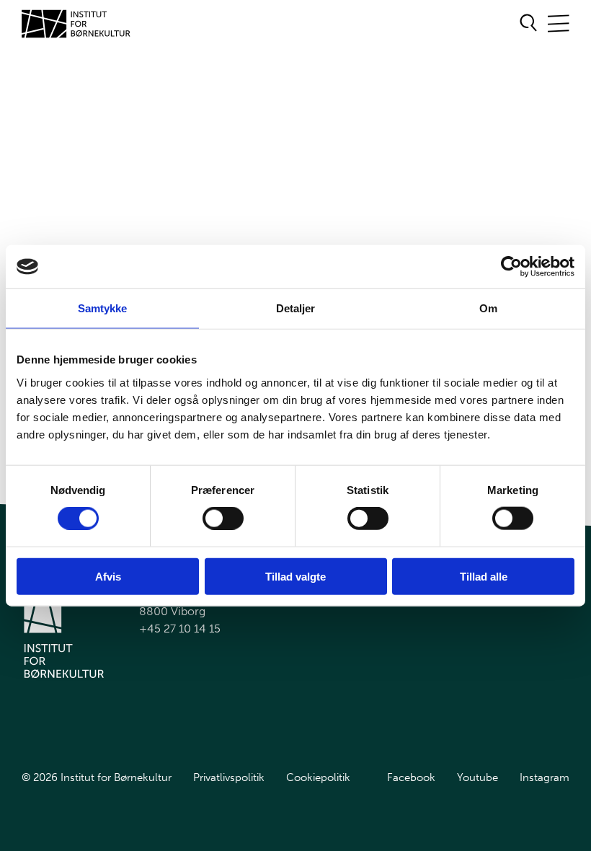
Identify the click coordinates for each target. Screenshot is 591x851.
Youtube (477, 777)
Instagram (544, 777)
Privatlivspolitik (229, 777)
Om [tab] (488, 308)
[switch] (211, 515)
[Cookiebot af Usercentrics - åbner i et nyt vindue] (511, 267)
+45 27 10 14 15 (180, 628)
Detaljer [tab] (296, 308)
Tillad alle (483, 576)
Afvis (108, 576)
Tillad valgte (295, 576)
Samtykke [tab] (103, 308)
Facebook (411, 777)
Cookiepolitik (318, 777)
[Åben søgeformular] (528, 23)
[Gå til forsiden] (76, 23)
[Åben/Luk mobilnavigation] (558, 24)
